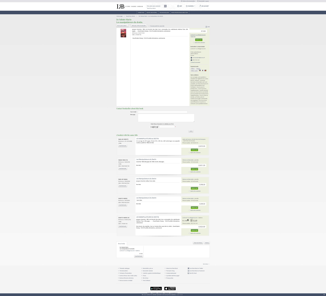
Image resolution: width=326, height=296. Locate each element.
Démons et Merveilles (188, 160)
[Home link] (129, 6)
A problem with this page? (172, 275)
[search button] (165, 6)
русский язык (174, 293)
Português (160, 293)
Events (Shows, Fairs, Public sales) (128, 275)
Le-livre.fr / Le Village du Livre (198, 35)
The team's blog (170, 271)
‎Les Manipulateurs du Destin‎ (146, 159)
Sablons (193, 36)
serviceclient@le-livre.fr (199, 57)
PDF (209, 27)
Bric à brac (145, 278)
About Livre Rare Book (172, 268)
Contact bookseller (195, 62)
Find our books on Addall (125, 280)
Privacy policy (169, 278)
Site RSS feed (193, 273)
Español (154, 293)
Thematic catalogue (124, 268)
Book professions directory (179, 12)
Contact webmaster (171, 273)
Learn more (179, 294)
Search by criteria (151, 8)
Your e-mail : (133, 112)
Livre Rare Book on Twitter (196, 268)
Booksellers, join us (148, 268)
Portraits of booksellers (126, 273)
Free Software (146, 280)
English (149, 293)
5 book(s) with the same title (157, 26)
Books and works (152, 12)
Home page (141, 12)
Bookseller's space (204, 1)
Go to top (205, 264)
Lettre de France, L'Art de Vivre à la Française (194, 139)
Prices (144, 275)
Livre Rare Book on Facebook (197, 271)
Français (167, 293)
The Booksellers (164, 12)
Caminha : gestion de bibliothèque (152, 273)
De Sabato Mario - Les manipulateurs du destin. (151, 16)
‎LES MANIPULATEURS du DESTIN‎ (147, 139)
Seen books (121, 243)
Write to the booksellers (189, 1)
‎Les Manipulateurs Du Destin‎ (146, 198)
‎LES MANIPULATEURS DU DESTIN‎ (147, 217)
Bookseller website (148, 271)
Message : (133, 114)
